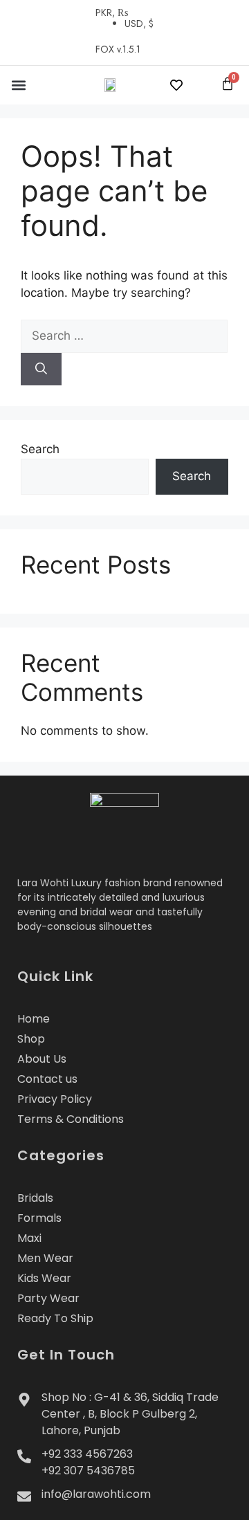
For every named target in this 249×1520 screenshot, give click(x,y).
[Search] (41, 369)
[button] (18, 84)
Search (40, 449)
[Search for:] (124, 335)
